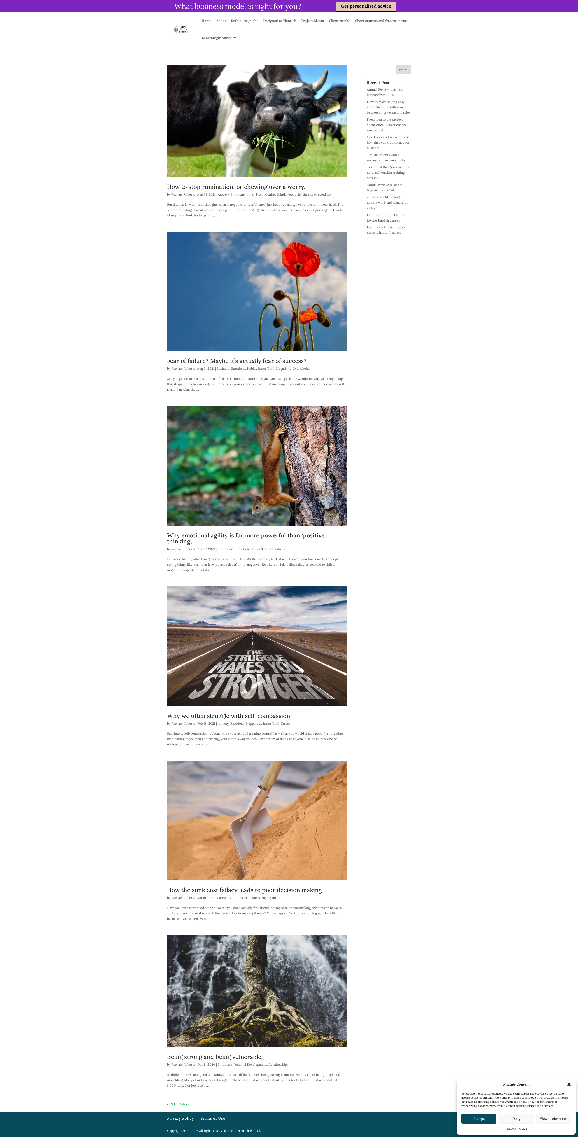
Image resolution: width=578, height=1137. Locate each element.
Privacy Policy (180, 1118)
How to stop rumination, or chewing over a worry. (236, 186)
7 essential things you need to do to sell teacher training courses (388, 172)
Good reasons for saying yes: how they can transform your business (388, 142)
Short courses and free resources (381, 21)
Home (206, 21)
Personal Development (250, 1064)
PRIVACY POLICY (516, 1128)
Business (223, 369)
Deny (516, 1118)
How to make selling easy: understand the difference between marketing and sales (388, 107)
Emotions (238, 194)
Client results (339, 21)
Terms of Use (212, 1118)
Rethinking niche (244, 21)
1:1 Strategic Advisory (219, 38)
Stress (307, 194)
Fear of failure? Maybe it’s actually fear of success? (237, 360)
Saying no (268, 898)
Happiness (253, 723)
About (221, 21)
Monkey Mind (274, 194)
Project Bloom (312, 21)
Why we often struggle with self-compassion (228, 715)
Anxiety (223, 194)
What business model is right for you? (237, 6)
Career (222, 898)
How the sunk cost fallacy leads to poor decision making (244, 890)
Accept (479, 1118)
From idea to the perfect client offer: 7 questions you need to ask (387, 124)
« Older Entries (178, 1104)
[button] (569, 1084)
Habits (251, 369)
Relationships (278, 1064)
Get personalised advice (366, 6)
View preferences (553, 1118)
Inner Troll (254, 194)
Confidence (226, 549)
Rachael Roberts (183, 194)
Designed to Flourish (279, 21)
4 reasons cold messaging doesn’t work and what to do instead (387, 202)
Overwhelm (301, 369)
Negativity (294, 194)
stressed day (323, 194)
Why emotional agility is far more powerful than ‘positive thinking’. (246, 538)
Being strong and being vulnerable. (215, 1056)
